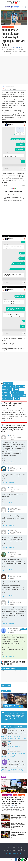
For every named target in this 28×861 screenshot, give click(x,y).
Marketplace (19, 51)
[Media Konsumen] (12, 7)
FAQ (16, 849)
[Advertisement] (14, 70)
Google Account (10, 51)
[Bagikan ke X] (19, 859)
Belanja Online (11, 49)
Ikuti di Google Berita (9, 86)
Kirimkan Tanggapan (7, 421)
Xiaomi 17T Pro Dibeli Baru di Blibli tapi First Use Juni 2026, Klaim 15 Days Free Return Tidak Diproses (13, 755)
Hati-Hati (4, 795)
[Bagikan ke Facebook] (16, 859)
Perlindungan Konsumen (10, 849)
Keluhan (4, 27)
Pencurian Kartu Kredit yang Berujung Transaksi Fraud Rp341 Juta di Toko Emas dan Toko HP (18, 834)
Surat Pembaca (11, 27)
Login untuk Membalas (8, 462)
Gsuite (15, 51)
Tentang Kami (21, 849)
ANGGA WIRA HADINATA (15, 47)
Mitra (9, 760)
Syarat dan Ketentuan (8, 847)
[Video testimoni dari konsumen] (14, 700)
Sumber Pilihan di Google (10, 89)
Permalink (12, 439)
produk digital (9, 53)
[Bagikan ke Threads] (25, 859)
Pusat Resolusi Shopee (17, 53)
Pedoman (23, 847)
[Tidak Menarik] (3, 460)
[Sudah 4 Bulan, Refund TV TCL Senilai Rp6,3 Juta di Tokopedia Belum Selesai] (5, 815)
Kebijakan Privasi (16, 847)
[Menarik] (3, 458)
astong (9, 741)
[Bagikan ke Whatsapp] (22, 859)
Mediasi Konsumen (18, 392)
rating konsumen (7, 398)
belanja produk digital (19, 49)
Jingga (13, 805)
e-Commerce (21, 386)
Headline (10, 795)
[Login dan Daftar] (25, 7)
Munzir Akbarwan (11, 729)
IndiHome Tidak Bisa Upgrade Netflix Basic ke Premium (16, 745)
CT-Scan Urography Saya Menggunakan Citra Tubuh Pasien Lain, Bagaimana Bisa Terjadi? (13, 770)
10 (20, 829)
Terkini (21, 726)
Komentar (8, 726)
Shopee (8, 55)
